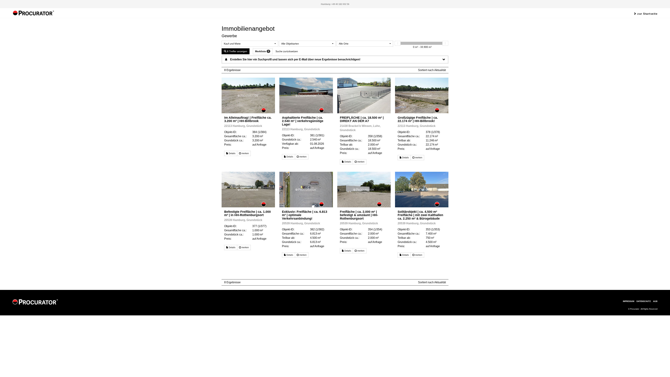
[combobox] (250, 44)
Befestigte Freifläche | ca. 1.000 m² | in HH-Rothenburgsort (247, 213)
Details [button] (231, 153)
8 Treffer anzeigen (236, 51)
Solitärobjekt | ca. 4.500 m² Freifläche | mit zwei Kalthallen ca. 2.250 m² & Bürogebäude (420, 215)
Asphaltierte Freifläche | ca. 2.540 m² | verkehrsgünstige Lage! (302, 121)
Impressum (628, 301)
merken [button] (245, 153)
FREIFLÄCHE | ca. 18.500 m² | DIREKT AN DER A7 (362, 119)
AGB (655, 301)
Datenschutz (643, 301)
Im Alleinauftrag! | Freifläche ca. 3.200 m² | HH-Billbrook (247, 119)
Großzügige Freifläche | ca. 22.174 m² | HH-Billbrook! (418, 119)
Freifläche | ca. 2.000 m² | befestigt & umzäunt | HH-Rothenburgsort (359, 215)
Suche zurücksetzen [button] (287, 51)
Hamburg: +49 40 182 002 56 (335, 4)
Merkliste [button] (262, 51)
